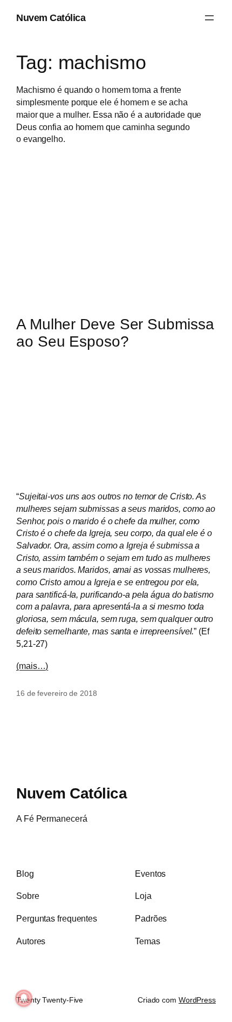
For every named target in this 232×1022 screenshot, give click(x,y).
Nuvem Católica (50, 17)
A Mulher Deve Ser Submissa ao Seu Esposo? (115, 332)
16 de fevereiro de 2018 (56, 693)
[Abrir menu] (209, 17)
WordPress (197, 1000)
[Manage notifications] (23, 998)
